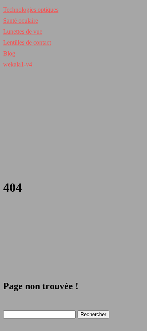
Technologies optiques (30, 9)
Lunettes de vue (22, 31)
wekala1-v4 (17, 64)
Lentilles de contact (27, 42)
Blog (9, 53)
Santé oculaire (20, 20)
